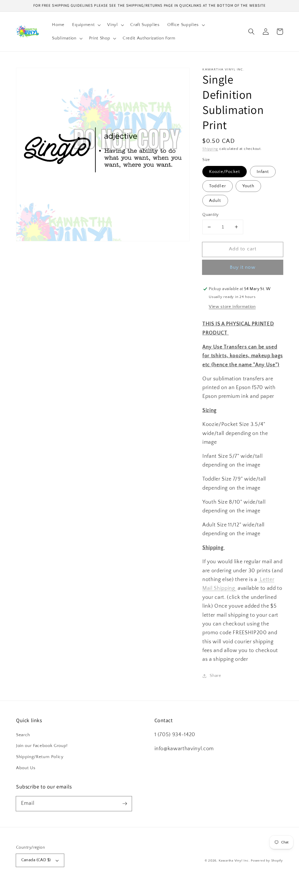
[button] (85, 25)
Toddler (217, 185)
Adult (215, 200)
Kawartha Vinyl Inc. (234, 860)
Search (23, 734)
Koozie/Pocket (224, 171)
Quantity (210, 214)
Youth (248, 185)
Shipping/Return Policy (40, 756)
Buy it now (243, 267)
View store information (232, 306)
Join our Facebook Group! (42, 745)
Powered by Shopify (267, 860)
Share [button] (215, 675)
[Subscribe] (125, 803)
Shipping (210, 149)
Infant (263, 171)
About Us (25, 767)
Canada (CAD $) (36, 860)
